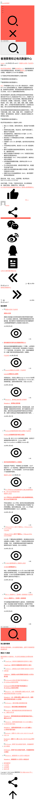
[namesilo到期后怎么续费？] (12, 370)
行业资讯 (30, 63)
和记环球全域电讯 (6, 68)
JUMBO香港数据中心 (10, 567)
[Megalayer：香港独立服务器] (12, 399)
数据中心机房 (23, 63)
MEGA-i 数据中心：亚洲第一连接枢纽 (15, 598)
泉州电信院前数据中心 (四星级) (13, 462)
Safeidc (2, 63)
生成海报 (28, 218)
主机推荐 (6, 10)
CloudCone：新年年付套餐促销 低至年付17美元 (17, 665)
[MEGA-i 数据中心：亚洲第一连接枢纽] (15, 594)
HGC (2, 85)
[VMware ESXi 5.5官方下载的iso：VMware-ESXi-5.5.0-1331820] (19, 528)
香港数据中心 (30, 187)
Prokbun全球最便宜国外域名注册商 (14, 434)
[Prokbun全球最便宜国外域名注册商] (15, 431)
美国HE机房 (7, 313)
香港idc (24, 187)
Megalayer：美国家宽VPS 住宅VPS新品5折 (16, 759)
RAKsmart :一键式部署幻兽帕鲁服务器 (15, 706)
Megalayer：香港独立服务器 (12, 403)
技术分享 (6, 12)
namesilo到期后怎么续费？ (11, 374)
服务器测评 (7, 6)
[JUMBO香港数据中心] (11, 563)
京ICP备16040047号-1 (26, 772)
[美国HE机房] (8, 309)
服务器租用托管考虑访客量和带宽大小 (15, 342)
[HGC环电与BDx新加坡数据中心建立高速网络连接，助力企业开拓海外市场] (19, 491)
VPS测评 (6, 8)
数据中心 (22, 70)
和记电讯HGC (19, 68)
